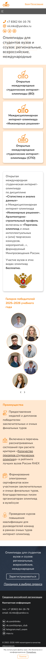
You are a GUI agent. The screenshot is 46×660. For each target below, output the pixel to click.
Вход (27, 4)
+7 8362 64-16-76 (19, 22)
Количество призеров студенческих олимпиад (18, 455)
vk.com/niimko (13, 621)
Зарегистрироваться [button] (22, 576)
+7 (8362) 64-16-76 (18, 609)
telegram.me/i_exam (16, 629)
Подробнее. (31, 652)
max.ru (9, 633)
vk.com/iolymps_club (16, 625)
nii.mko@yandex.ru (17, 26)
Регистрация (37, 4)
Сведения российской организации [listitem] (22, 597)
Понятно (22, 656)
